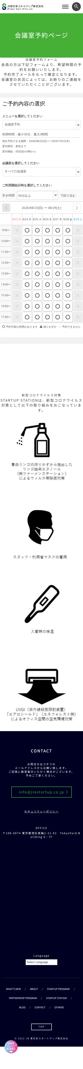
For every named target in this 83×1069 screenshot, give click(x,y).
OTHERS (59, 1007)
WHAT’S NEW (13, 989)
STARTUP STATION (56, 998)
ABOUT (34, 989)
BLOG (22, 1007)
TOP (41, 1026)
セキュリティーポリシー (41, 811)
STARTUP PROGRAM (58, 989)
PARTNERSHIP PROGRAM (23, 998)
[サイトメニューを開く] (65, 6)
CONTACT (40, 1007)
